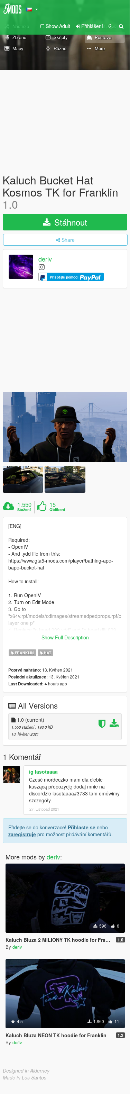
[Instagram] (41, 267)
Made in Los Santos (24, 1077)
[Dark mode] (110, 26)
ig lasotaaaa (43, 771)
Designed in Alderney (26, 1070)
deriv (45, 258)
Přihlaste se (81, 827)
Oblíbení (57, 510)
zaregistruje (22, 834)
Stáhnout (69, 222)
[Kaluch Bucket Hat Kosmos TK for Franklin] (65, 427)
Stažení (24, 510)
